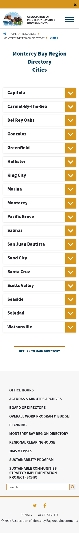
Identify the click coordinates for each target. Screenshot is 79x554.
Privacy (26, 515)
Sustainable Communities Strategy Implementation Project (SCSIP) (33, 472)
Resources (29, 34)
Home (13, 34)
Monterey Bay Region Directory (24, 38)
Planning (18, 425)
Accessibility (48, 515)
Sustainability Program (31, 459)
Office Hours (21, 390)
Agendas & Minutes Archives (35, 399)
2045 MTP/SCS (20, 451)
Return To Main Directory (39, 351)
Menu (69, 19)
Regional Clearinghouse (32, 442)
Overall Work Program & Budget (40, 416)
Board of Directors (27, 407)
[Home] (29, 24)
